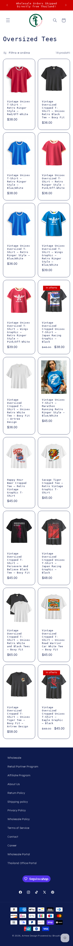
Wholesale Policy (18, 819)
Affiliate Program (19, 775)
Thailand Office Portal (22, 863)
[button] (8, 20)
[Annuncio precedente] (7, 5)
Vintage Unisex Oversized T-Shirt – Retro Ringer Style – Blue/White (18, 252)
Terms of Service (18, 828)
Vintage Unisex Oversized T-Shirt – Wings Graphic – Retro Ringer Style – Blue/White (53, 255)
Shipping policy (17, 801)
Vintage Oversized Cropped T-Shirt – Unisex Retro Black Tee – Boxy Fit (53, 109)
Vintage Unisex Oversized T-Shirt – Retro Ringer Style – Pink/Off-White (53, 181)
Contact (12, 836)
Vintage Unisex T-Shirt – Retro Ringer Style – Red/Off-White (18, 108)
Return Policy (16, 793)
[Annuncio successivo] (66, 5)
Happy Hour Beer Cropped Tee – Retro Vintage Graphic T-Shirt (17, 487)
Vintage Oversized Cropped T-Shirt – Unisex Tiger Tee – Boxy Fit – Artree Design (18, 717)
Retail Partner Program (22, 766)
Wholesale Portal (18, 854)
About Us (13, 784)
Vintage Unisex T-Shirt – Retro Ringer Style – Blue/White (18, 181)
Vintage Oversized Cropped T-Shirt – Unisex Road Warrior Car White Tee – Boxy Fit (53, 640)
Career (12, 845)
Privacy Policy (16, 810)
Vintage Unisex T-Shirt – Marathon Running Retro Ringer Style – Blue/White (53, 407)
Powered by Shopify (49, 936)
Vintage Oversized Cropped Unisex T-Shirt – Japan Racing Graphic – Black (53, 332)
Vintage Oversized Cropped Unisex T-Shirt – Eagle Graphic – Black (53, 715)
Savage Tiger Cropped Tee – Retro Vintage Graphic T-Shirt (52, 486)
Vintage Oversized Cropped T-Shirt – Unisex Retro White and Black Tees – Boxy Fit (18, 640)
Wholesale (14, 757)
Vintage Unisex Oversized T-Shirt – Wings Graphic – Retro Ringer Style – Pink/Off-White (18, 332)
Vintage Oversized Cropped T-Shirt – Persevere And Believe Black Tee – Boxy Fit (18, 563)
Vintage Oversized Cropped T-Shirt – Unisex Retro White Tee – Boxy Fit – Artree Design (18, 410)
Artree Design (30, 936)
